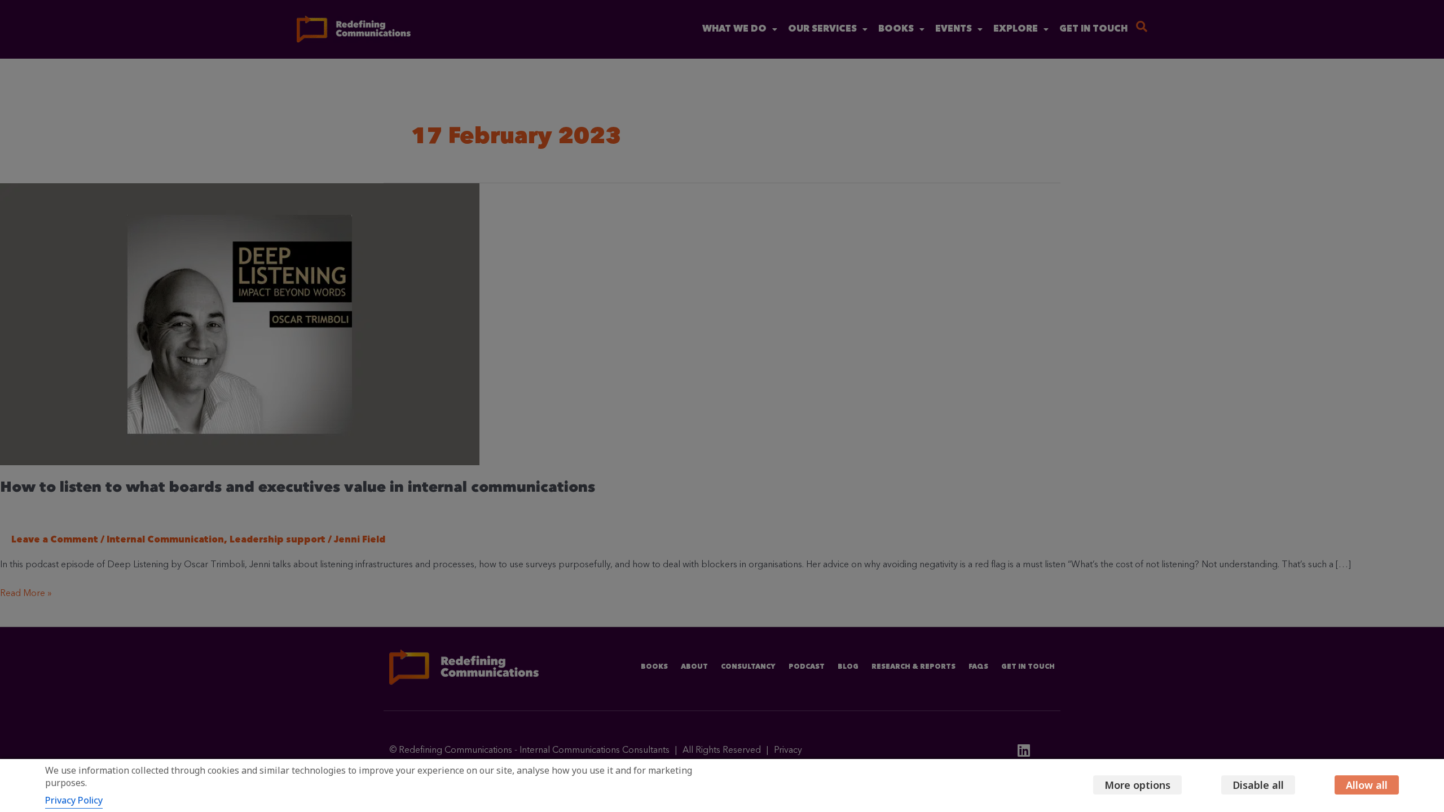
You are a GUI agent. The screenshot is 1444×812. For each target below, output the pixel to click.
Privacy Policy (74, 800)
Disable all (1258, 785)
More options (1137, 785)
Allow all (1367, 785)
